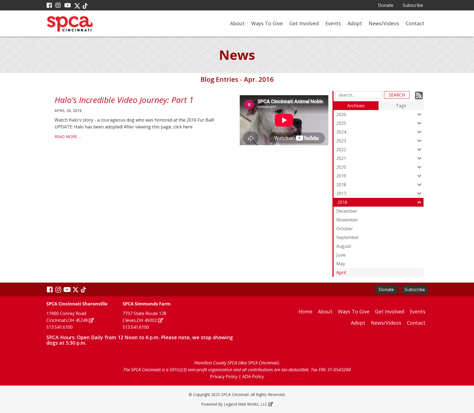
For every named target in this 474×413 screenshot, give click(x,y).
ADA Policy (253, 376)
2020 (341, 167)
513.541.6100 (59, 327)
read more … (68, 136)
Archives (356, 106)
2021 (341, 158)
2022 (341, 150)
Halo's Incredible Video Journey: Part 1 (124, 99)
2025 (341, 123)
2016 (342, 202)
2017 (341, 193)
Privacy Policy (224, 376)
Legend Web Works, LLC (246, 404)
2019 (341, 176)
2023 (341, 141)
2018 (341, 185)
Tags (401, 106)
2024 (341, 132)
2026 (341, 114)
